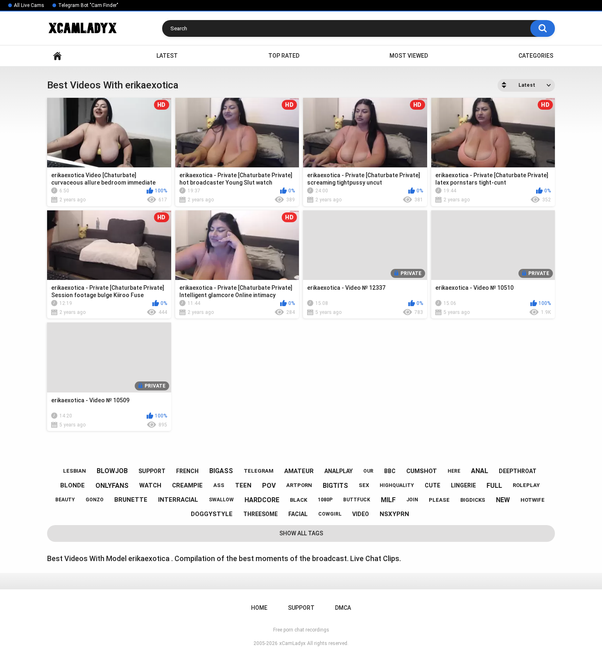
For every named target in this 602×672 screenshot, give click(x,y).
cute (432, 485)
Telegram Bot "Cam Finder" (88, 5)
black (298, 500)
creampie (187, 485)
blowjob (112, 471)
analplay (338, 471)
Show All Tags (301, 533)
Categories (535, 55)
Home (57, 55)
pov (269, 485)
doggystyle (212, 514)
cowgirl (330, 514)
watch (150, 485)
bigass (221, 471)
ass (218, 485)
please (439, 500)
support (151, 471)
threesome (260, 514)
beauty (65, 500)
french (187, 471)
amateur (299, 471)
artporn (299, 485)
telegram (259, 471)
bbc (390, 471)
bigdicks (472, 500)
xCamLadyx (292, 643)
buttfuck (356, 500)
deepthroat (517, 471)
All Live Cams (29, 5)
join (412, 500)
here (454, 471)
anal (479, 471)
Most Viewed (408, 55)
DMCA (343, 607)
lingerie (463, 485)
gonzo (95, 500)
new (503, 500)
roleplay (526, 485)
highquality (397, 485)
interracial (178, 499)
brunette (130, 499)
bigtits (335, 485)
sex (364, 485)
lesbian (74, 471)
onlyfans (112, 485)
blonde (72, 485)
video (360, 514)
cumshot (421, 471)
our (368, 471)
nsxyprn (394, 514)
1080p (325, 500)
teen (243, 485)
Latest (167, 55)
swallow (221, 500)
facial (298, 514)
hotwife (533, 500)
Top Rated (283, 55)
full (494, 485)
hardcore (261, 500)
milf (388, 500)
